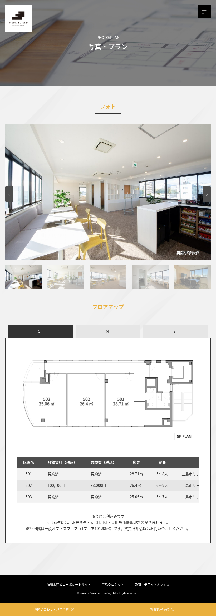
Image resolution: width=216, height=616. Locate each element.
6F (108, 331)
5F (40, 331)
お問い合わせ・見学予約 (51, 609)
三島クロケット (113, 584)
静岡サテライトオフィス (152, 584)
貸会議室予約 (159, 609)
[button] (9, 194)
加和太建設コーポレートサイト (69, 584)
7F (176, 331)
